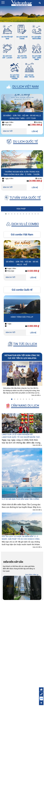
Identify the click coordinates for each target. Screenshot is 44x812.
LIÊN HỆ (35, 131)
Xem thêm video (30, 574)
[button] (3, 2)
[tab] (5, 214)
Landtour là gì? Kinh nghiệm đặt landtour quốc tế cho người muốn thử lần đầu (20, 436)
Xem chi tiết (8, 131)
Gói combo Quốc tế (22, 289)
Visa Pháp (21, 209)
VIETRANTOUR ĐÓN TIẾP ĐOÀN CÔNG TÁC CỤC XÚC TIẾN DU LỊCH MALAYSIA (22, 356)
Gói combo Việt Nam (22, 234)
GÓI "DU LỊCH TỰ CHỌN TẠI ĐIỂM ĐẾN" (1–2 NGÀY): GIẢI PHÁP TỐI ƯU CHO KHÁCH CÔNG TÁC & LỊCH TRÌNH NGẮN (20, 537)
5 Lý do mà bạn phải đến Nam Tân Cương (20, 499)
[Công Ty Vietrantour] (21, 3)
